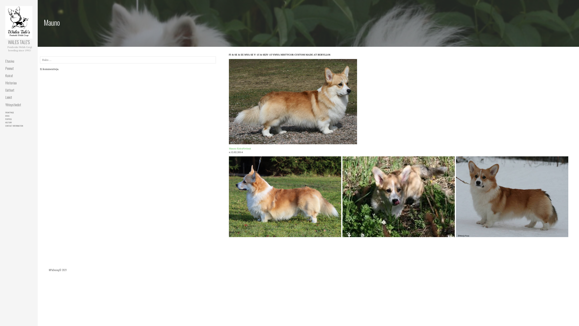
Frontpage (9, 112)
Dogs (7, 116)
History (8, 122)
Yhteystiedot (13, 104)
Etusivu (9, 61)
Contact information (14, 126)
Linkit (8, 97)
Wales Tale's (19, 42)
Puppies (8, 119)
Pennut (9, 68)
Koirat (9, 75)
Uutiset (9, 90)
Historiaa (11, 82)
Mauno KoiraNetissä (240, 148)
